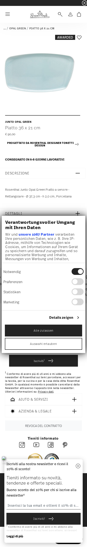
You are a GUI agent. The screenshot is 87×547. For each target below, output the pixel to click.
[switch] (78, 281)
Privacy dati (45, 391)
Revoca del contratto (43, 426)
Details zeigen (61, 318)
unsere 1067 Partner (36, 234)
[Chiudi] (77, 466)
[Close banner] (84, 2)
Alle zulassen (43, 330)
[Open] (59, 14)
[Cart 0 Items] (79, 14)
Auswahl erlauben (43, 344)
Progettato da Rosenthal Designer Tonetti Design (40, 144)
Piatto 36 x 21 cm (41, 28)
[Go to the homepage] (39, 14)
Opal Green (17, 28)
